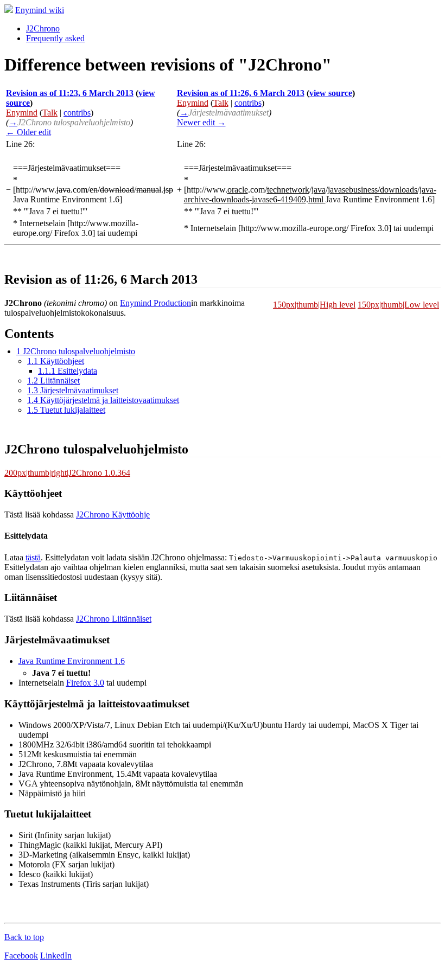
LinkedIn (56, 955)
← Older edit (28, 132)
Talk (50, 112)
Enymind (21, 112)
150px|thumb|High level (314, 304)
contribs (77, 112)
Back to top (24, 937)
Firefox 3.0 (85, 682)
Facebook (21, 955)
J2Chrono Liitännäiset (113, 618)
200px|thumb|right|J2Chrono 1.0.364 (67, 472)
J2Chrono (43, 28)
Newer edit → (201, 122)
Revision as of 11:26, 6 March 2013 (240, 93)
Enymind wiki (39, 10)
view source (330, 93)
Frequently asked (55, 38)
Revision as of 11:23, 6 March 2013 (70, 93)
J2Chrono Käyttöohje (113, 514)
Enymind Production (155, 303)
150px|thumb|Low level (398, 304)
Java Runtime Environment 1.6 (71, 661)
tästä (33, 557)
